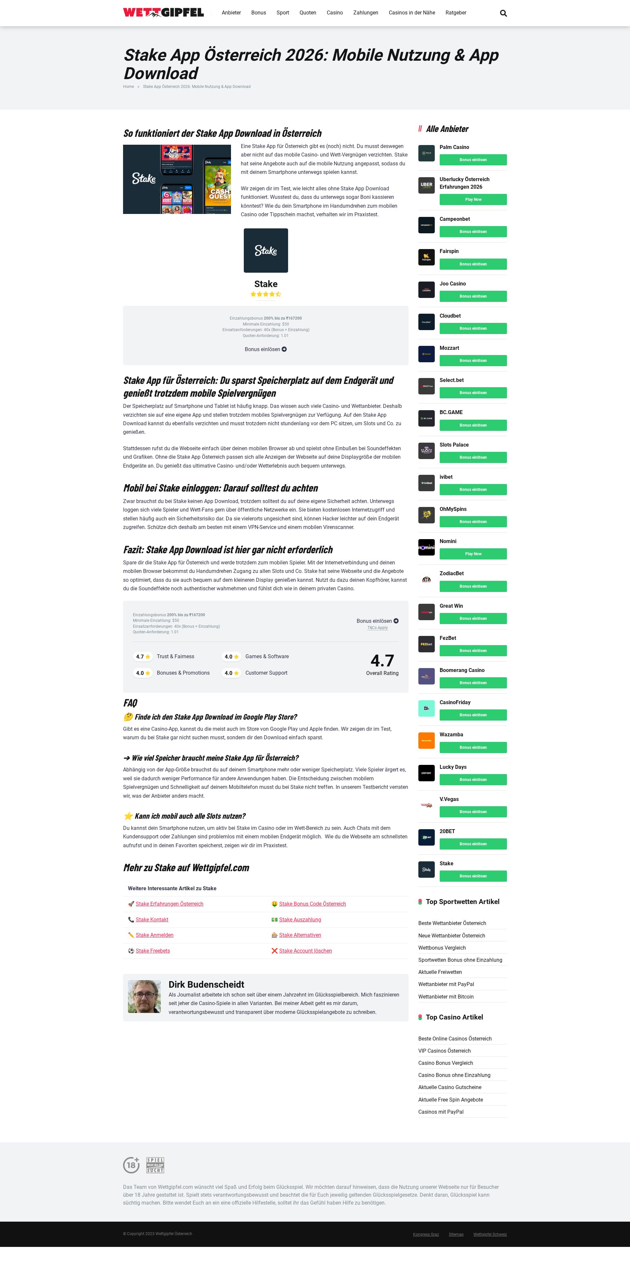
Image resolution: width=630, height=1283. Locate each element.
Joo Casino (453, 284)
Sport (283, 13)
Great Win (451, 606)
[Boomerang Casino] (426, 683)
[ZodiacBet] (426, 586)
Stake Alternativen (300, 935)
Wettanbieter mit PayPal (446, 984)
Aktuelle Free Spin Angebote (450, 1100)
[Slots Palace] (426, 457)
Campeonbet (455, 219)
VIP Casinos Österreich (444, 1051)
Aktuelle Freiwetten (440, 972)
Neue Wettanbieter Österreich (451, 936)
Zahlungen (365, 13)
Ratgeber (456, 13)
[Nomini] (426, 554)
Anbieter (231, 13)
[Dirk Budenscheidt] (144, 998)
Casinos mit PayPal (441, 1112)
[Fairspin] (426, 264)
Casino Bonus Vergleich (445, 1063)
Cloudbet (450, 316)
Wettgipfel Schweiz (490, 1234)
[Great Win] (426, 618)
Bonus (258, 13)
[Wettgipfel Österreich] (163, 11)
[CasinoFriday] (426, 715)
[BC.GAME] (426, 425)
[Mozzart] (426, 360)
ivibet (446, 477)
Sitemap (456, 1234)
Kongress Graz (426, 1234)
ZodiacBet (452, 573)
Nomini (448, 541)
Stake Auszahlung (300, 919)
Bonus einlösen (473, 160)
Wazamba (451, 734)
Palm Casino (454, 147)
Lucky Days (453, 767)
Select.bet (452, 380)
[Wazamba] (426, 747)
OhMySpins (453, 509)
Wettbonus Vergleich (442, 948)
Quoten (308, 13)
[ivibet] (426, 489)
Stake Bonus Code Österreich (312, 904)
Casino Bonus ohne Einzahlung (454, 1075)
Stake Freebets (153, 951)
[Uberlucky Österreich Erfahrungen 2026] (426, 192)
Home (128, 86)
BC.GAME (451, 412)
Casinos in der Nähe (412, 13)
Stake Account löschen (305, 951)
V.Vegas (449, 799)
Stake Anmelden (155, 935)
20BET (447, 831)
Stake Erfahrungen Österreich (169, 904)
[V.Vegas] (426, 812)
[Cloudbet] (426, 328)
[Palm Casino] (426, 160)
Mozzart (449, 348)
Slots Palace (454, 445)
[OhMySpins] (426, 521)
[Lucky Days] (426, 779)
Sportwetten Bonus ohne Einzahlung (460, 960)
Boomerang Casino (462, 670)
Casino (335, 13)
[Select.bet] (426, 392)
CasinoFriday (455, 702)
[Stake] (426, 876)
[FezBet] (426, 650)
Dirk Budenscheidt (206, 984)
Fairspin (449, 251)
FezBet (448, 638)
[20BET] (426, 844)
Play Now (473, 199)
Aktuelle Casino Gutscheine (449, 1087)
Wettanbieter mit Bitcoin (446, 997)
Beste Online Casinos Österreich (455, 1039)
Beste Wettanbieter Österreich (452, 923)
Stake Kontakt (152, 919)
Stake (446, 863)
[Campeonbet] (426, 231)
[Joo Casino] (426, 296)
